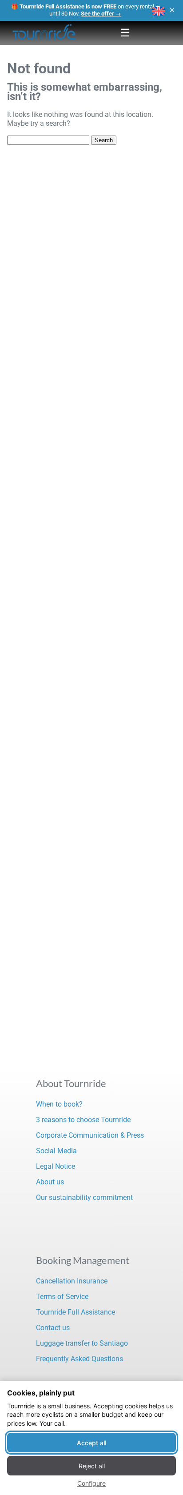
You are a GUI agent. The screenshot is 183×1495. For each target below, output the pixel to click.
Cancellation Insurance (71, 1281)
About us (50, 1182)
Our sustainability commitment (84, 1197)
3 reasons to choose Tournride (83, 1119)
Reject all (92, 1466)
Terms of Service (62, 1296)
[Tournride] (44, 33)
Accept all (91, 1443)
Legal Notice (55, 1166)
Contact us (53, 1327)
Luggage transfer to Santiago (82, 1343)
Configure (91, 1483)
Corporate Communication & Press (90, 1135)
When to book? (59, 1104)
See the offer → (101, 13)
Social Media (56, 1151)
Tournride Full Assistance (75, 1312)
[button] (158, 11)
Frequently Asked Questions (79, 1359)
